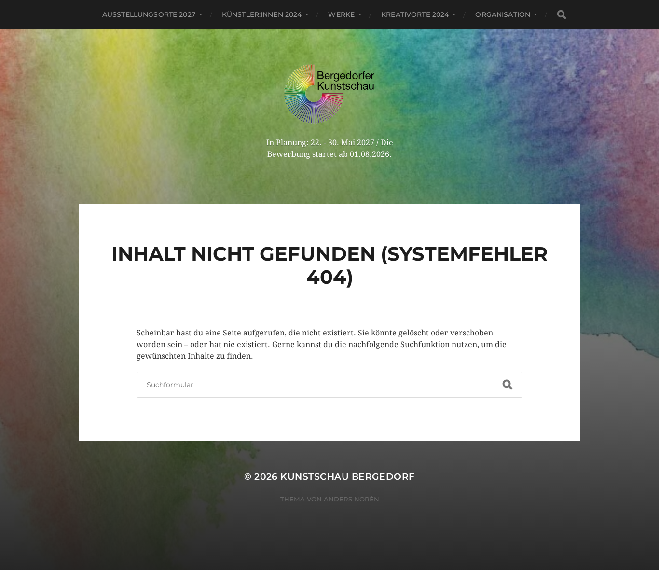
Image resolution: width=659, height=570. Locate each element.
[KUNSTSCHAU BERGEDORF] (329, 94)
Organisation (502, 14)
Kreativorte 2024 (415, 14)
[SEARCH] (561, 14)
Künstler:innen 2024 (262, 14)
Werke (341, 14)
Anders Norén (351, 499)
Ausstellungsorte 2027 (148, 14)
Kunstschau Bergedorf (347, 476)
